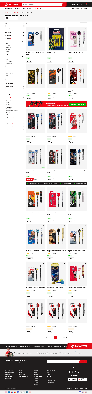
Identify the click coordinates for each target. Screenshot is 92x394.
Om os (20, 370)
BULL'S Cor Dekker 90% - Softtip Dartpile (34, 213)
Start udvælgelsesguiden (77, 104)
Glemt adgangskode (38, 376)
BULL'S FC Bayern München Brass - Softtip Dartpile (76, 288)
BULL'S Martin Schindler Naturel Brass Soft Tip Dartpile (77, 251)
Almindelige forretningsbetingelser (71, 388)
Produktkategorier (50, 382)
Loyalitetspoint (22, 374)
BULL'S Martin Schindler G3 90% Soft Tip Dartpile (55, 171)
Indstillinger (36, 384)
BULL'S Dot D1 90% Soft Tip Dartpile (75, 325)
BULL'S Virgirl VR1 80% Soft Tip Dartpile (76, 52)
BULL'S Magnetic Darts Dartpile (53, 52)
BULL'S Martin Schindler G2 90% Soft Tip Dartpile (34, 171)
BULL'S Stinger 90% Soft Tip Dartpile (33, 90)
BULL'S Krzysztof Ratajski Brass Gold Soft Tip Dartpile (56, 251)
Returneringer (8, 374)
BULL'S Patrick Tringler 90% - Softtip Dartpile (56, 135)
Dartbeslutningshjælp (51, 370)
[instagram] (72, 371)
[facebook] (69, 371)
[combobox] (42, 4)
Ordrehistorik (36, 380)
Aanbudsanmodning (9, 378)
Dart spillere (26, 8)
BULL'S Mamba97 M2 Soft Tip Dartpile (55, 90)
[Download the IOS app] (72, 379)
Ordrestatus (36, 378)
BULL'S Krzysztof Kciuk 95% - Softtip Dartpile (35, 135)
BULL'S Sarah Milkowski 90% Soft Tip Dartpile (35, 250)
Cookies (85, 388)
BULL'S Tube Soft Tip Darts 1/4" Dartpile (55, 287)
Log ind (35, 372)
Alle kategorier (8, 8)
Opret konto (36, 374)
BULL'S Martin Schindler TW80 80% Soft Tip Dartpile (35, 53)
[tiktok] (78, 371)
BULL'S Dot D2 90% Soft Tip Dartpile (54, 325)
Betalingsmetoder (8, 376)
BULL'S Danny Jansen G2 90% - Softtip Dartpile (76, 213)
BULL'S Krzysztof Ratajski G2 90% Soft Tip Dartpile (76, 91)
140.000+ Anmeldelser (83, 1)
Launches (17, 8)
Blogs (20, 372)
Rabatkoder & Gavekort (24, 376)
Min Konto (36, 370)
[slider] (5, 25)
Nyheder (48, 374)
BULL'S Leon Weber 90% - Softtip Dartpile (76, 170)
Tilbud (48, 372)
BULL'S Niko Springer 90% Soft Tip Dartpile (77, 135)
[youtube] (75, 371)
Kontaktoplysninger (9, 370)
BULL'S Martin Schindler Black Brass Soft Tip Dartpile (35, 288)
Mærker (48, 378)
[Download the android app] (82, 379)
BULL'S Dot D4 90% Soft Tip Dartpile (33, 325)
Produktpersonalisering (51, 380)
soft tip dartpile (17, 12)
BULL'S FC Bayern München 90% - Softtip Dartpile (55, 213)
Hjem (11, 12)
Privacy (81, 388)
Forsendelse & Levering (9, 372)
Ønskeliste (36, 382)
